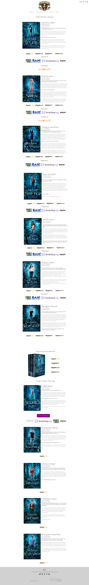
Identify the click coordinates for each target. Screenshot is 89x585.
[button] (31, 12)
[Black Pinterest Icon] (85, 1)
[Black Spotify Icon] (87, 1)
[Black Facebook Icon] (83, 1)
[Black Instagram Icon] (80, 1)
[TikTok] (82, 1)
